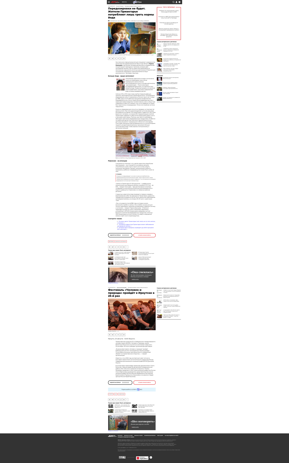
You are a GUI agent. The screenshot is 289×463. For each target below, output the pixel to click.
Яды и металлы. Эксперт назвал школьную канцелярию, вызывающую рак (170, 70)
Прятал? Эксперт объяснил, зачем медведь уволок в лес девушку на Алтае (171, 45)
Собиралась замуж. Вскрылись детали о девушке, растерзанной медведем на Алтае (171, 50)
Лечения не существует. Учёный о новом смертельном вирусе (171, 54)
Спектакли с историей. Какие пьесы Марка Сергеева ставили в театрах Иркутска (146, 411)
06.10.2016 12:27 (111, 6)
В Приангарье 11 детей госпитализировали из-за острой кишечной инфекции (146, 253)
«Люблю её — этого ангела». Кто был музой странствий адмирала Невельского (122, 406)
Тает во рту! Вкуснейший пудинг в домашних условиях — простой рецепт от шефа (171, 316)
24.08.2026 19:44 (112, 287)
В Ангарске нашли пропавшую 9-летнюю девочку (169, 23)
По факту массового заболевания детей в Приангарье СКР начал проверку (122, 253)
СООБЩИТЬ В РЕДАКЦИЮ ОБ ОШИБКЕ (126, 437)
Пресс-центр (160, 435)
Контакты (120, 435)
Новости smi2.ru (113, 283)
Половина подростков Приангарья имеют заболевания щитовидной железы (122, 263)
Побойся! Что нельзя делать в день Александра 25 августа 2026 (169, 11)
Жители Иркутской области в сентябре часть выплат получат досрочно (169, 35)
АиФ (152, 54)
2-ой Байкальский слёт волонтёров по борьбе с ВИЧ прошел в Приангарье (121, 258)
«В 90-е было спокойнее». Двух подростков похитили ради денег (171, 300)
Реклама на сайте (128, 435)
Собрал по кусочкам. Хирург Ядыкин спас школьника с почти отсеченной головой (172, 291)
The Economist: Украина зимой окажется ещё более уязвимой (170, 83)
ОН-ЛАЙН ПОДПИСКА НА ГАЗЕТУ (171, 435)
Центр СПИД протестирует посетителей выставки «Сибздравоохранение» (144, 258)
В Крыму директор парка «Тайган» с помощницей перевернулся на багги (168, 29)
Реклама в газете (138, 435)
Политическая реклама (149, 435)
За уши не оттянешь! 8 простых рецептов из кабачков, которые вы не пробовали (172, 60)
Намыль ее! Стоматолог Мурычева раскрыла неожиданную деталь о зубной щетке (171, 296)
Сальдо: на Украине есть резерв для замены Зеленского (171, 98)
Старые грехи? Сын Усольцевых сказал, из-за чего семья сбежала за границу (171, 306)
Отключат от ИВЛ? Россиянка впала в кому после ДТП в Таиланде (168, 17)
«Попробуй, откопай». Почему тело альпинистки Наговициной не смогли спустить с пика (171, 65)
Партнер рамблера (130, 457)
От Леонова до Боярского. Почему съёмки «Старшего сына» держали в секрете (122, 411)
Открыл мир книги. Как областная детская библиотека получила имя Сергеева (146, 406)
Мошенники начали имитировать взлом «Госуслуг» (171, 78)
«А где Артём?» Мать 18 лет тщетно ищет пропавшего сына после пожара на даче (171, 311)
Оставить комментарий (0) (144, 235)
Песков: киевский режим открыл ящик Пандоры (170, 93)
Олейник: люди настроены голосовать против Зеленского (170, 88)
